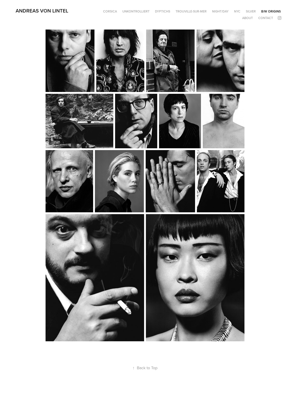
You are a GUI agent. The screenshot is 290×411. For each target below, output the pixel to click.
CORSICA (110, 11)
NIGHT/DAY (220, 11)
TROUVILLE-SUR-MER (191, 11)
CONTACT (265, 18)
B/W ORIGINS (271, 11)
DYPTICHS (162, 11)
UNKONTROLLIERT (136, 11)
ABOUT (247, 18)
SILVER (251, 11)
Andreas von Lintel (42, 10)
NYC (237, 11)
